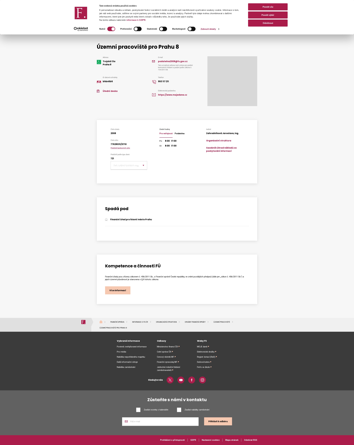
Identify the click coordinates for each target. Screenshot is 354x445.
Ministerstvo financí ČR (167, 346)
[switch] (138, 29)
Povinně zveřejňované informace (132, 346)
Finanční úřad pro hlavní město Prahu (131, 219)
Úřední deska (110, 91)
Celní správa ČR (164, 352)
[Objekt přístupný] (99, 62)
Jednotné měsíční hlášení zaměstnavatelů (168, 368)
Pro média (121, 352)
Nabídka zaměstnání (126, 367)
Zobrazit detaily (208, 29)
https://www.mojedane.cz (172, 94)
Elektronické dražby (205, 352)
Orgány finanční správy (195, 322)
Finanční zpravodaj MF (167, 362)
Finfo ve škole (203, 367)
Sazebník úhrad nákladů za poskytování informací (221, 149)
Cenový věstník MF (165, 357)
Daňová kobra (203, 362)
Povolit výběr (267, 15)
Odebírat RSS (250, 440)
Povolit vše (268, 7)
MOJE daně (202, 346)
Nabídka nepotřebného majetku (131, 357)
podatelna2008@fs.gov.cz (173, 61)
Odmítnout (268, 23)
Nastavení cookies (211, 440)
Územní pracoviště (222, 322)
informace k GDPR (136, 20)
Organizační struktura (218, 140)
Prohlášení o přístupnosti (172, 440)
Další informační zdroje (127, 362)
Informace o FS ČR (140, 322)
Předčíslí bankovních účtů (120, 148)
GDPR (193, 440)
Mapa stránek (231, 440)
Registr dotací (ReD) (206, 357)
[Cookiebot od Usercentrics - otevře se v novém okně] (81, 29)
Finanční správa (117, 322)
